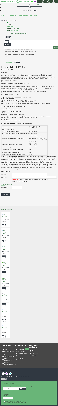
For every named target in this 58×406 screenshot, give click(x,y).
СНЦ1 (29, 9)
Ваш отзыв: (4, 177)
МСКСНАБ (15, 28)
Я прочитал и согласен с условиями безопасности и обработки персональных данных (15, 402)
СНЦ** (29, 7)
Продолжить (5, 194)
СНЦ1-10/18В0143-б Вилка (5, 283)
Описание (8, 62)
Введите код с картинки (4, 188)
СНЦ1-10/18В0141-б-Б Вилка (5, 251)
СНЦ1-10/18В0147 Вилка (5, 315)
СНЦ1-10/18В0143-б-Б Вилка (5, 299)
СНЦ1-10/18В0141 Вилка (5, 219)
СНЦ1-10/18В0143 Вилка (5, 267)
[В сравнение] (5, 226)
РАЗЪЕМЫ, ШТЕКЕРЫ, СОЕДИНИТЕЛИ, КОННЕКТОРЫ (29, 6)
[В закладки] (3, 226)
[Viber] (6, 373)
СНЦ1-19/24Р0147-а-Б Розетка (29, 10)
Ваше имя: (3, 174)
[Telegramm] (10, 373)
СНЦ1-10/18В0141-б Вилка (5, 235)
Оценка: (3, 181)
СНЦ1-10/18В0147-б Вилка (5, 330)
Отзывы (17, 62)
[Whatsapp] (3, 373)
